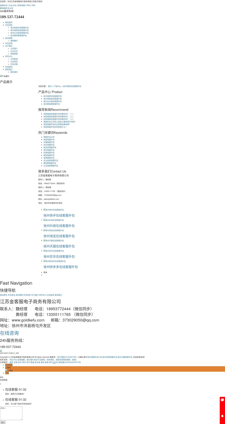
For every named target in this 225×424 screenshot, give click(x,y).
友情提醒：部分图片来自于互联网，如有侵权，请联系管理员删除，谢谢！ (47, 359)
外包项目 (8, 25)
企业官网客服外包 (50, 165)
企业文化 (14, 51)
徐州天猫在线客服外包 (59, 246)
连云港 (37, 362)
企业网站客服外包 (50, 160)
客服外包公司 (48, 137)
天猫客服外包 (48, 142)
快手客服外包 (48, 150)
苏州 (28, 362)
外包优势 (8, 43)
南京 (11, 362)
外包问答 (14, 64)
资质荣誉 (14, 53)
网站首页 (8, 22)
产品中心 (57, 86)
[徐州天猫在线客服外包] (53, 240)
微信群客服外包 (49, 163)
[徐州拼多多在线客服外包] (54, 260)
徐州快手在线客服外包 (59, 215)
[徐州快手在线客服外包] (53, 209)
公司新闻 (14, 59)
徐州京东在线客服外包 (59, 256)
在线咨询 (9, 332)
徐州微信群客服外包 (18, 35)
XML (34, 5)
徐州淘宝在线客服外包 (59, 236)
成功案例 (8, 38)
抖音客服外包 (48, 152)
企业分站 (12, 5)
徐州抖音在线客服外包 (59, 225)
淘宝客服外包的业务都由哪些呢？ (57, 124)
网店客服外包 (48, 155)
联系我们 (8, 69)
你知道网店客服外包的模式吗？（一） (58, 113)
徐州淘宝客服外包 (109, 357)
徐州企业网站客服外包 (19, 32)
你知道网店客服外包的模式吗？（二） (58, 116)
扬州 (51, 362)
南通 (32, 362)
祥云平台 (13, 359)
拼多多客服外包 (49, 147)
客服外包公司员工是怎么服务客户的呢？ (59, 121)
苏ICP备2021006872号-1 (67, 357)
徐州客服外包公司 (94, 357)
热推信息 (3, 5)
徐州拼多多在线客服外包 (60, 266)
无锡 (15, 362)
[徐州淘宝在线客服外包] (53, 230)
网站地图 (21, 5)
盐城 (46, 362)
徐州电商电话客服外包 (19, 30)
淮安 (42, 362)
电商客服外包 (48, 157)
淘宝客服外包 (48, 139)
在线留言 (8, 66)
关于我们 (8, 45)
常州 (24, 362)
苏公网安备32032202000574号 (68, 362)
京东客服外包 (48, 144)
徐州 (20, 362)
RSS (28, 5)
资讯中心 (8, 56)
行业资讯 (14, 61)
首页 (50, 86)
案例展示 (14, 40)
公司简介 (14, 48)
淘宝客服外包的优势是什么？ (55, 127)
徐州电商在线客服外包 (19, 27)
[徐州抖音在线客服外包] (53, 219)
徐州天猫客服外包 (125, 357)
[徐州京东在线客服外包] (53, 250)
